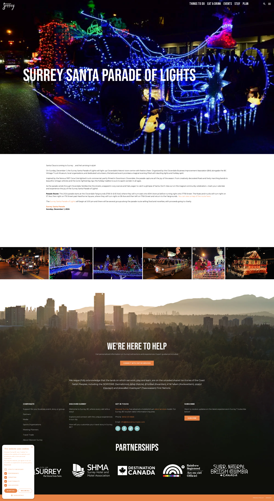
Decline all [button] (25, 491)
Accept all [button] (11, 491)
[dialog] (18, 472)
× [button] (32, 447)
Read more (7, 465)
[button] (18, 495)
